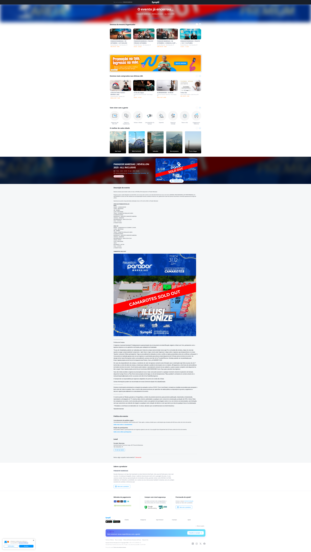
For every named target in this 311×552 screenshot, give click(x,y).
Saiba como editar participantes (122, 432)
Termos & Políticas (23, 543)
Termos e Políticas (110, 540)
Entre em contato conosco (120, 547)
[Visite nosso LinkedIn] (193, 544)
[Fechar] (33, 540)
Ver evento (155, 18)
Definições (11, 546)
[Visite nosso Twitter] (201, 544)
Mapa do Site (145, 540)
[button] (6, 542)
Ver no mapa (120, 450)
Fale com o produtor (123, 486)
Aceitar (26, 546)
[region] (19, 544)
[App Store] (109, 522)
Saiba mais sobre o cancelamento (123, 424)
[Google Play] (116, 522)
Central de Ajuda (188, 501)
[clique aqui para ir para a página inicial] (155, 2)
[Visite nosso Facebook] (204, 544)
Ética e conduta (118, 540)
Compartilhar (177, 181)
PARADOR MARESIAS (127, 2)
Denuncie (138, 457)
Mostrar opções (200, 526)
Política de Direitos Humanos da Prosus (132, 540)
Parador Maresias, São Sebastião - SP (138, 173)
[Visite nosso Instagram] (197, 544)
